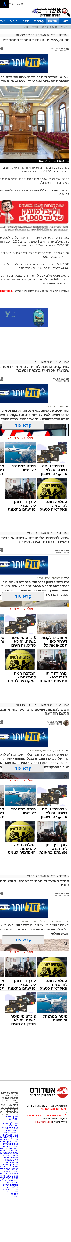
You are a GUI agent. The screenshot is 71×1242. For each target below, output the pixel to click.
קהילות (39, 21)
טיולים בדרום (11, 1187)
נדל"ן (25, 21)
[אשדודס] (45, 1097)
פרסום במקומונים (10, 1128)
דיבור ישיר (13, 1105)
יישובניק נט (12, 1125)
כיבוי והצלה (47, 750)
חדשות (52, 21)
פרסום (14, 1196)
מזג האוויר (59, 750)
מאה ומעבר (51, 407)
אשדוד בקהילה (9, 1093)
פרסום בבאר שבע (9, 1146)
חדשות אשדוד (47, 35)
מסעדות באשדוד (10, 1134)
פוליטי (35, 26)
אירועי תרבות (12, 1112)
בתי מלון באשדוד (10, 1123)
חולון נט (14, 1194)
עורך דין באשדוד (10, 1189)
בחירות (47, 921)
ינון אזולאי (25, 921)
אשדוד (60, 407)
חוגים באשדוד (11, 1160)
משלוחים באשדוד (9, 1132)
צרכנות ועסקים (9, 1107)
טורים (13, 21)
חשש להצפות (35, 750)
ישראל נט (13, 1119)
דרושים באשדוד (10, 1157)
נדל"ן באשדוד (11, 1116)
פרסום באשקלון (10, 1144)
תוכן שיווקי (13, 1109)
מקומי (64, 26)
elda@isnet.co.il (43, 1122)
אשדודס (63, 35)
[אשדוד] (51, 17)
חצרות (7, 1095)
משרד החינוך (57, 578)
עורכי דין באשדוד (10, 1164)
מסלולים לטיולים (10, 1185)
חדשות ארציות (49, 26)
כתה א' (40, 578)
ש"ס (40, 921)
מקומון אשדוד (11, 1130)
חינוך (15, 1095)
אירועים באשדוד (10, 1155)
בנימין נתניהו (58, 921)
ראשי (65, 21)
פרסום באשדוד (10, 1171)
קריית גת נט (12, 1191)
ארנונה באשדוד (10, 1162)
